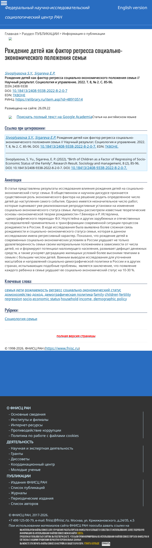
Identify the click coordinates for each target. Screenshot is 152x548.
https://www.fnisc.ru (62, 348)
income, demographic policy (103, 298)
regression (13, 298)
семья (10, 289)
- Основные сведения (27, 414)
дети (20, 289)
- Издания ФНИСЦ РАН (28, 482)
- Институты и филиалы (28, 419)
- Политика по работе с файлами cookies (44, 435)
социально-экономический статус (92, 289)
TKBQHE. (111, 146)
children (111, 294)
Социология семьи (21, 318)
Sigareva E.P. (44, 73)
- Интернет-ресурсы (26, 424)
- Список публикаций (27, 487)
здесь (80, 533)
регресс (55, 289)
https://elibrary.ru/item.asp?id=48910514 (49, 99)
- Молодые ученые (25, 469)
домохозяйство (18, 294)
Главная (11, 33)
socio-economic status (41, 298)
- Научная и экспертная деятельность (41, 448)
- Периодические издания (31, 498)
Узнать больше (91, 543)
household (69, 298)
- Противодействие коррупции (35, 430)
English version (132, 7)
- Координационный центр (32, 464)
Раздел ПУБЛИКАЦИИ (40, 33)
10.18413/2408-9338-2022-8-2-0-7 (39, 90)
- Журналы (18, 492)
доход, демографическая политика (62, 294)
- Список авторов (23, 503)
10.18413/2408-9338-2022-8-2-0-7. (68, 146)
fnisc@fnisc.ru (57, 520)
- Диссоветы (19, 458)
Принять (106, 543)
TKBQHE (19, 95)
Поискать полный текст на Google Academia (54, 116)
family (99, 294)
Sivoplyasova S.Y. (19, 73)
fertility (125, 294)
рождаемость (36, 289)
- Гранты (16, 453)
